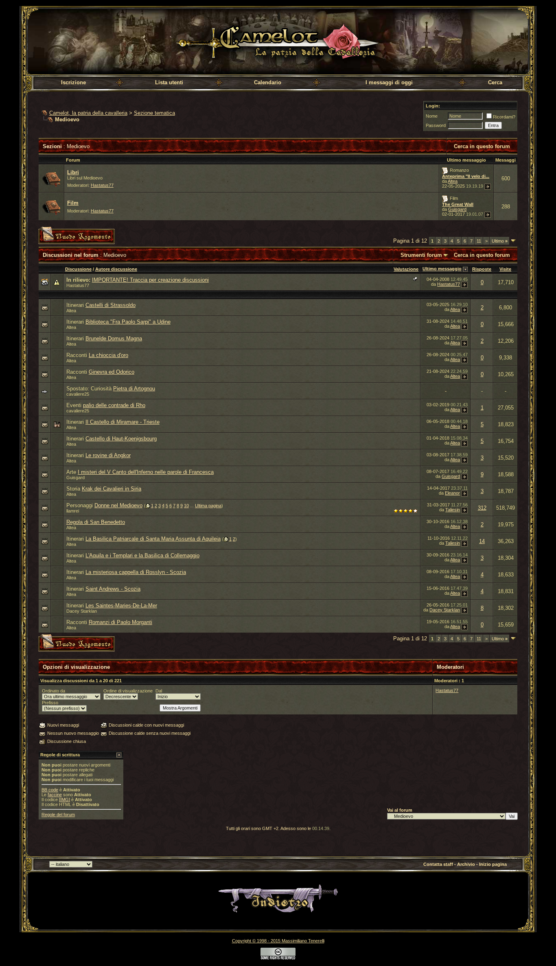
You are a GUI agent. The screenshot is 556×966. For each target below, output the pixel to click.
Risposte (481, 269)
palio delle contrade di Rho (114, 405)
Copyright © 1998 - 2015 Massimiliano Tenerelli (278, 940)
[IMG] (64, 799)
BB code (50, 789)
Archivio (466, 864)
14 (482, 541)
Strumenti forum (421, 255)
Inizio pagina (493, 864)
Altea (452, 181)
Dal (158, 690)
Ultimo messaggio (442, 268)
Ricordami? (504, 116)
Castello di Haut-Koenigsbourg (121, 439)
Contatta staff (438, 864)
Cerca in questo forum (482, 146)
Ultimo (500, 241)
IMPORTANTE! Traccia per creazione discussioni (150, 280)
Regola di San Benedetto (95, 522)
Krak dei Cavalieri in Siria (111, 489)
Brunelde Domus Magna (113, 338)
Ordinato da (53, 690)
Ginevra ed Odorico (111, 372)
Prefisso (50, 702)
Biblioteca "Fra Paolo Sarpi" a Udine (128, 322)
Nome (432, 116)
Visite (505, 269)
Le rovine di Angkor (108, 455)
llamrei (72, 510)
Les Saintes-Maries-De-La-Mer (121, 605)
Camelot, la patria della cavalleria (88, 113)
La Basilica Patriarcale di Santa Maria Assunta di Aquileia (153, 539)
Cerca (495, 82)
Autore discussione (116, 269)
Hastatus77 (102, 185)
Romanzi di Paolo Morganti (120, 622)
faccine (55, 794)
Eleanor (452, 493)
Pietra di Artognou (134, 389)
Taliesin (452, 509)
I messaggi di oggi (389, 82)
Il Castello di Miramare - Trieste (122, 422)
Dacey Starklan (81, 611)
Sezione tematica (154, 113)
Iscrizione (73, 82)
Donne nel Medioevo (118, 505)
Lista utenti (169, 82)
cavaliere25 (77, 394)
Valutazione (406, 269)
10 (186, 505)
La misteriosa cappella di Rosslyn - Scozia (135, 572)
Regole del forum (58, 814)
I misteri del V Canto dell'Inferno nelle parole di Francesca (146, 472)
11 (479, 241)
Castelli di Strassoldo (110, 305)
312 (482, 508)
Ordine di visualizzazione (128, 690)
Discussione (78, 269)
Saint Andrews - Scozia (112, 589)
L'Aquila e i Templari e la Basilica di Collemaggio (142, 555)
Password (436, 125)
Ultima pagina (208, 505)
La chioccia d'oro (108, 355)
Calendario (267, 82)
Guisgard (457, 209)
